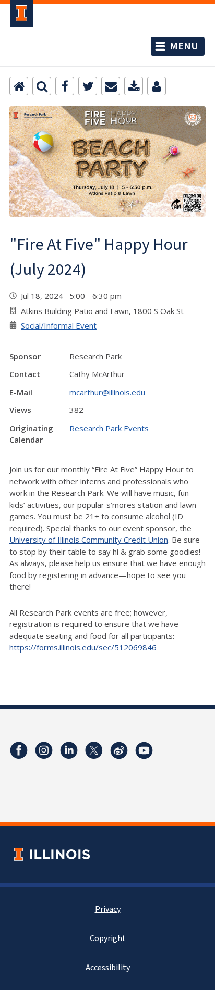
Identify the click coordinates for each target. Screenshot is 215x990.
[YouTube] (144, 750)
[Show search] (41, 86)
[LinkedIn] (68, 750)
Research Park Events (109, 428)
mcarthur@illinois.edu (107, 392)
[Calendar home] (18, 86)
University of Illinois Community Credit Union (88, 539)
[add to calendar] (133, 86)
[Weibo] (119, 750)
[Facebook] (64, 86)
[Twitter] (87, 86)
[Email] (110, 86)
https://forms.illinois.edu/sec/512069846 (83, 647)
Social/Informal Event (59, 325)
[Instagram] (43, 750)
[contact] (156, 86)
